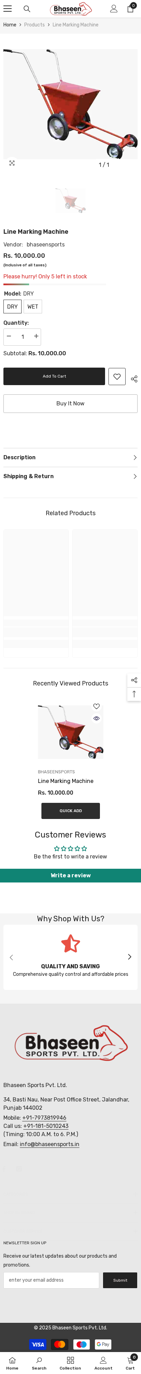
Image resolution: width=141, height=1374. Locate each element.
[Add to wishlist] (96, 706)
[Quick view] (96, 718)
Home (9, 25)
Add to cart (53, 376)
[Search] (27, 9)
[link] (117, 376)
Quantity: (16, 323)
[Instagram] (19, 1169)
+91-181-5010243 (45, 1126)
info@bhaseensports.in (49, 1144)
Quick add (71, 810)
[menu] (7, 8)
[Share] (132, 378)
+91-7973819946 (44, 1118)
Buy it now (70, 403)
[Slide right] (129, 957)
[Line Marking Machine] (70, 732)
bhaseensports (46, 244)
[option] (70, 104)
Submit (120, 1280)
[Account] (114, 8)
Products (34, 25)
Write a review (71, 875)
